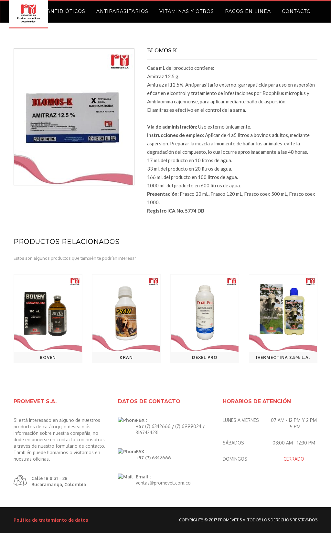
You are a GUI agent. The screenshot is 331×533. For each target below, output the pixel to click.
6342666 (161, 457)
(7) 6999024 (188, 426)
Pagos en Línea (248, 11)
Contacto (296, 11)
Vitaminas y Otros (186, 11)
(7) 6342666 (158, 426)
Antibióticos (66, 11)
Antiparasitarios (122, 11)
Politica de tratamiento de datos (51, 520)
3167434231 (147, 432)
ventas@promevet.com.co (163, 483)
